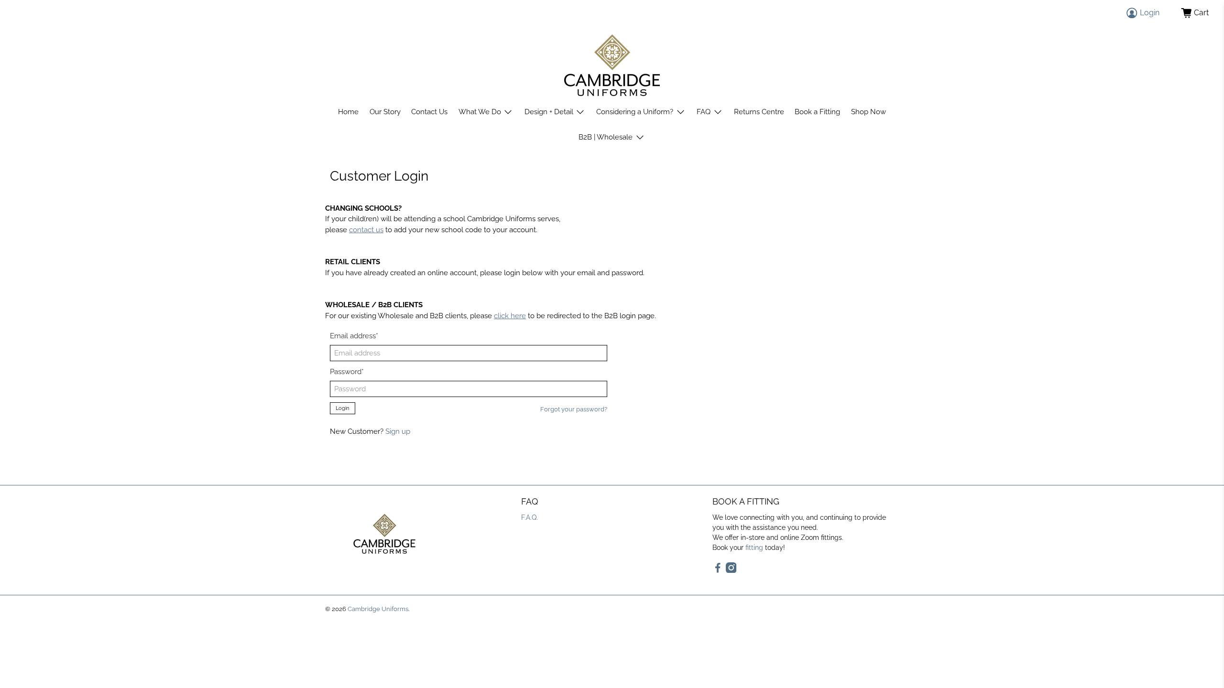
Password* (347, 371)
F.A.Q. (529, 517)
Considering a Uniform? (634, 112)
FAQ (703, 112)
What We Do (480, 112)
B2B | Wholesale (606, 137)
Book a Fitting (817, 112)
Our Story (385, 112)
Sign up (397, 431)
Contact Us (429, 112)
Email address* (354, 336)
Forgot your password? (573, 409)
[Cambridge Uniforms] (612, 65)
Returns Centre (759, 112)
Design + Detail (549, 112)
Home (348, 112)
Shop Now (868, 112)
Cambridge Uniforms (378, 609)
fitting (754, 547)
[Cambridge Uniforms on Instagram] (731, 570)
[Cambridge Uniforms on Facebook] (717, 570)
